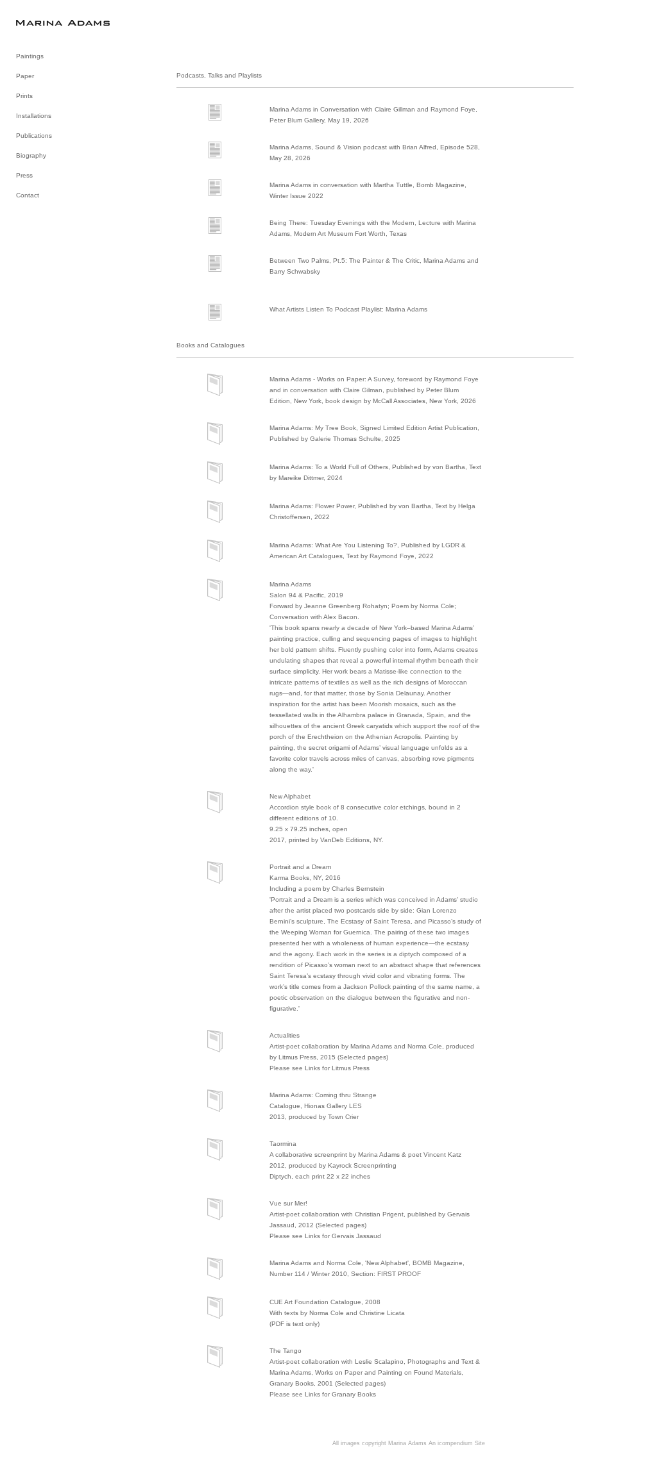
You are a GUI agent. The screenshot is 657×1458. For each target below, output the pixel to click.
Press (24, 175)
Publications (34, 135)
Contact (27, 195)
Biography (31, 155)
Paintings (30, 56)
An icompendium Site (457, 1443)
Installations (33, 115)
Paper (25, 75)
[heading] (48, 22)
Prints (24, 95)
